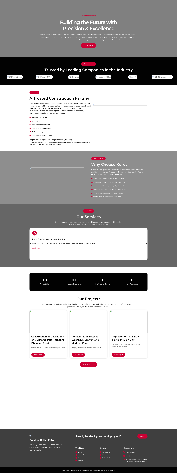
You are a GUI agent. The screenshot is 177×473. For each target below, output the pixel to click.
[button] (31, 243)
